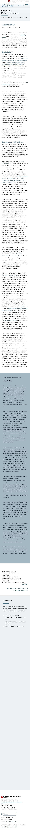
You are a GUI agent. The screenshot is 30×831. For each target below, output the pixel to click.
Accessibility (4, 827)
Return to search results (17, 588)
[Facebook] (21, 5)
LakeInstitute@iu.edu (10, 821)
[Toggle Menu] (26, 5)
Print (26, 584)
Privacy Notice (12, 827)
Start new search (20, 590)
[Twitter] (19, 5)
